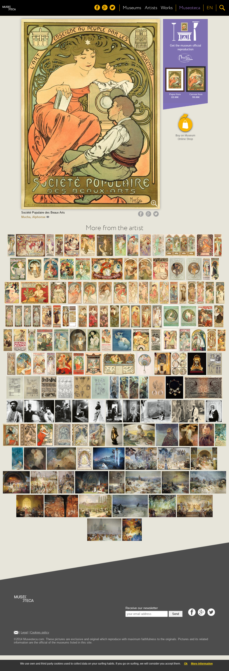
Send (175, 614)
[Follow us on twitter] (113, 9)
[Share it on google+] (149, 215)
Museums (132, 8)
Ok (186, 663)
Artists (151, 8)
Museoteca (189, 8)
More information (202, 663)
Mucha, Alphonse (33, 217)
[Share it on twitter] (156, 215)
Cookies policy (39, 632)
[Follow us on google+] (105, 9)
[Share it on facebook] (141, 215)
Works (167, 8)
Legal (24, 632)
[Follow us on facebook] (97, 9)
